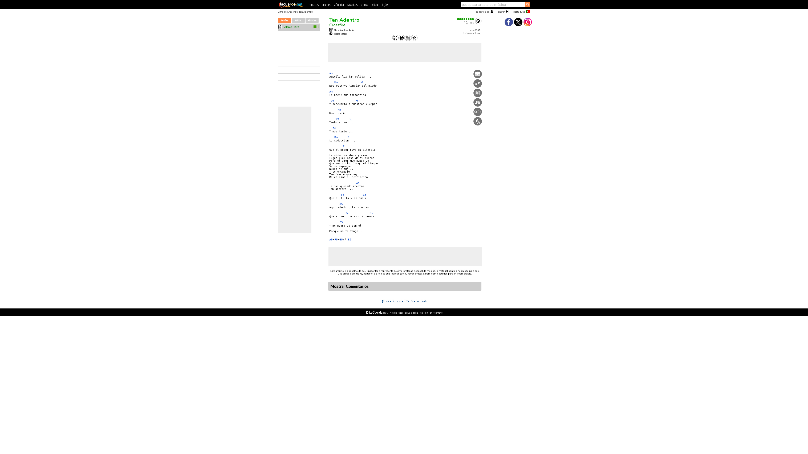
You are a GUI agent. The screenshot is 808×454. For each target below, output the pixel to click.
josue (477, 33)
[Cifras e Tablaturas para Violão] (291, 6)
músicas (314, 5)
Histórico (312, 20)
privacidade (411, 312)
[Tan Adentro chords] (416, 301)
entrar (501, 11)
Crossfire (337, 25)
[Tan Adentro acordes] (393, 301)
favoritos (352, 5)
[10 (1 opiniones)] (465, 19)
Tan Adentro (344, 20)
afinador (339, 5)
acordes (326, 5)
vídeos (375, 5)
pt (431, 312)
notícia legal (396, 312)
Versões (284, 20)
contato (438, 312)
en (426, 312)
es (421, 312)
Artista (298, 20)
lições (385, 5)
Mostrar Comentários (349, 286)
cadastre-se (482, 11)
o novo (364, 5)
